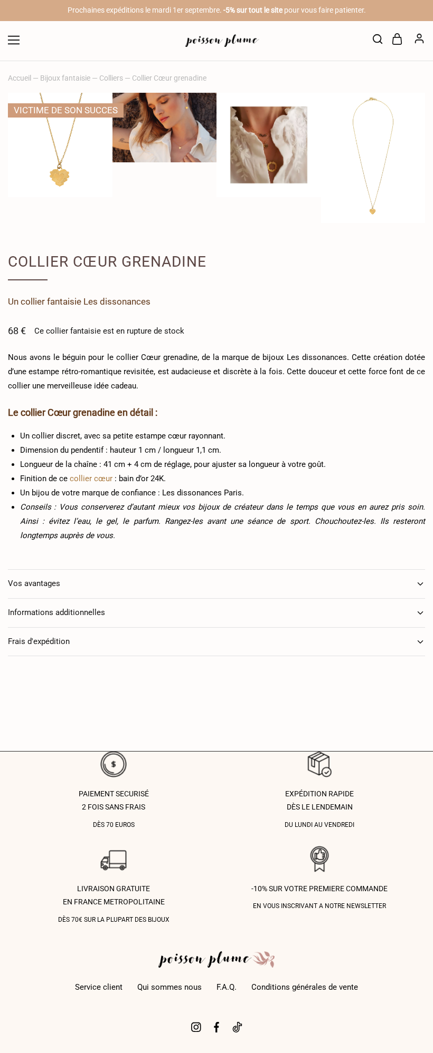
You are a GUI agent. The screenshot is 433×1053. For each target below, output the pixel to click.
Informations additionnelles (56, 612)
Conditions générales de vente (304, 987)
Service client (99, 987)
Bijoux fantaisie (65, 78)
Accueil (19, 78)
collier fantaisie (51, 301)
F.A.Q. (226, 987)
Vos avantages (34, 583)
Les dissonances (116, 301)
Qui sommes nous (169, 987)
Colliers (111, 78)
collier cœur (91, 478)
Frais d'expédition (39, 641)
